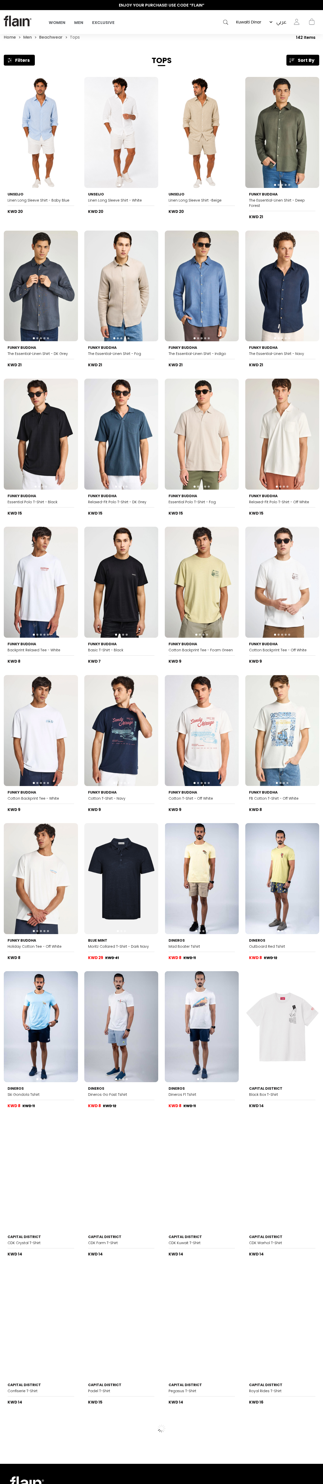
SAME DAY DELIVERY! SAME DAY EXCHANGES (161, 5)
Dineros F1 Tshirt (182, 1094)
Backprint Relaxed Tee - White (34, 650)
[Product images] (41, 132)
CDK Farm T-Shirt (103, 1242)
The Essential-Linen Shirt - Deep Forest (277, 203)
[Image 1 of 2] (41, 132)
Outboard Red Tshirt (267, 946)
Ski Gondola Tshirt (24, 1094)
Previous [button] (6, 5)
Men (78, 22)
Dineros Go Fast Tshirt (107, 1094)
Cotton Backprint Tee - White (33, 798)
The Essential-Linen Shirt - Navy (276, 353)
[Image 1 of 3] (121, 878)
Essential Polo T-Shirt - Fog (192, 502)
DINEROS (177, 940)
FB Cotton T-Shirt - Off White (274, 798)
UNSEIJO (15, 194)
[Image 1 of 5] (282, 132)
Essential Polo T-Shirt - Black (33, 502)
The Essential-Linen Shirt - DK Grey (38, 353)
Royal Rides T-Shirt (265, 1390)
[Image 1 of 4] (41, 434)
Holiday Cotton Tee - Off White (35, 946)
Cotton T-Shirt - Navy (106, 798)
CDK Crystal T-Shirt (24, 1242)
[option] (161, 5)
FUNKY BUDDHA (263, 194)
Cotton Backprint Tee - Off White (278, 650)
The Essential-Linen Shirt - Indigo (197, 353)
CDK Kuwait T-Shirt (185, 1242)
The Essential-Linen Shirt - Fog (114, 353)
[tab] (39, 185)
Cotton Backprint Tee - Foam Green (201, 650)
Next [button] (316, 5)
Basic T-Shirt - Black (105, 650)
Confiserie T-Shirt (23, 1390)
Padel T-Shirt (99, 1390)
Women (57, 22)
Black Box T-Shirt (263, 1094)
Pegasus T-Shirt (182, 1390)
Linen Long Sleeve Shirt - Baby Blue (38, 200)
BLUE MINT (97, 940)
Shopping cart (311, 22)
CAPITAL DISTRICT (265, 1088)
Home (10, 37)
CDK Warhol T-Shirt (265, 1242)
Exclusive (103, 22)
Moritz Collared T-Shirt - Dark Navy (118, 946)
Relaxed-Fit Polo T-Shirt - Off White (279, 502)
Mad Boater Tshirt (184, 946)
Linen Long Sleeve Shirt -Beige (195, 200)
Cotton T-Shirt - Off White (191, 798)
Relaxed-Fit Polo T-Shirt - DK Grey (117, 502)
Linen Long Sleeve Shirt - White (115, 200)
